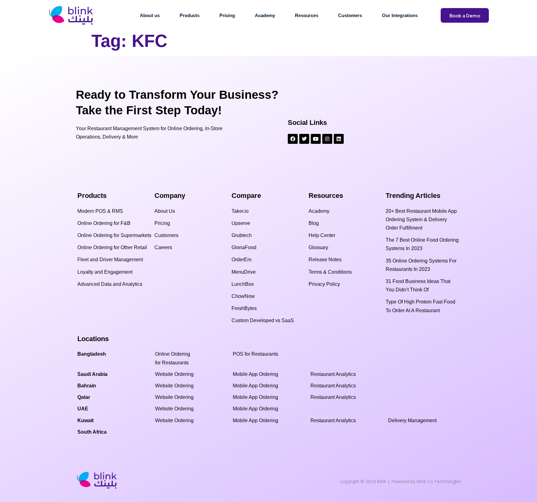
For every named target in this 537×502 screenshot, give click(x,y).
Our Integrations (400, 15)
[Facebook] (293, 139)
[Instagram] (327, 139)
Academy (265, 15)
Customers (350, 15)
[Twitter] (304, 139)
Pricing (227, 15)
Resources (306, 15)
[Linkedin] (339, 139)
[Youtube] (316, 139)
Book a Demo (464, 15)
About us (150, 15)
